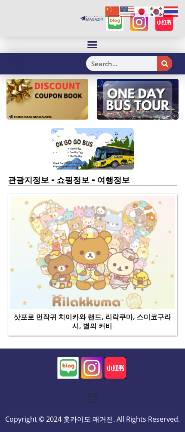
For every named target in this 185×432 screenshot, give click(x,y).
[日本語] (142, 11)
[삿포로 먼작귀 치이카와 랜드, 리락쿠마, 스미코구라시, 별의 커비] (92, 252)
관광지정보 (28, 179)
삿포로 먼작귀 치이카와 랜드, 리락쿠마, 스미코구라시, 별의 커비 (92, 321)
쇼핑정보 (73, 179)
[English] (127, 11)
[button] (92, 45)
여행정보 (113, 179)
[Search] (164, 63)
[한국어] (156, 11)
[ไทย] (171, 11)
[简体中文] (112, 11)
